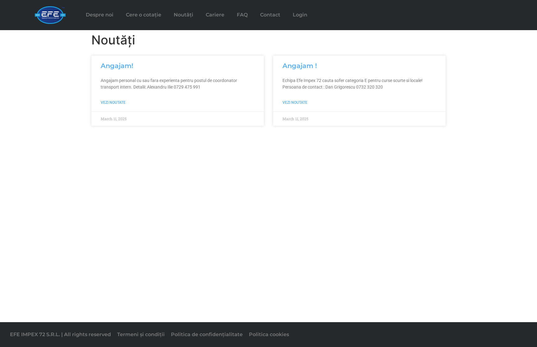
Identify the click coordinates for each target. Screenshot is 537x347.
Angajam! (117, 66)
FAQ (242, 15)
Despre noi (99, 15)
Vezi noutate (113, 102)
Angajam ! (299, 66)
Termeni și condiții (141, 334)
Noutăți (183, 15)
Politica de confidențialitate (207, 334)
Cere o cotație (143, 15)
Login (300, 15)
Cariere (215, 15)
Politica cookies (269, 334)
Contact (270, 15)
